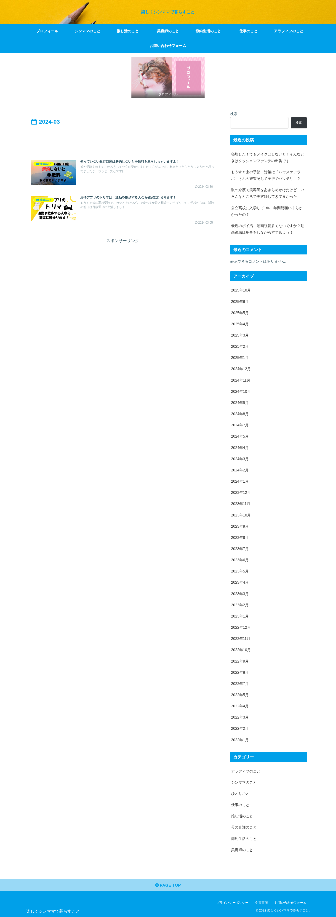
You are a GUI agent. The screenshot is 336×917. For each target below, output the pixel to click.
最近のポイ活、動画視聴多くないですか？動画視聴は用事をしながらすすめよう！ (267, 229)
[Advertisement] (122, 139)
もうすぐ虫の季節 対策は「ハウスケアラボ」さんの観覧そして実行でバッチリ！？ (266, 175)
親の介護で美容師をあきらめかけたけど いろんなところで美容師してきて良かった (267, 193)
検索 (233, 114)
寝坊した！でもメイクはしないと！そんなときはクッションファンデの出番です (267, 157)
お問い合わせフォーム (291, 902)
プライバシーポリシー (232, 902)
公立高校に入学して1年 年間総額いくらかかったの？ (267, 211)
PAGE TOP (170, 885)
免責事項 (261, 902)
